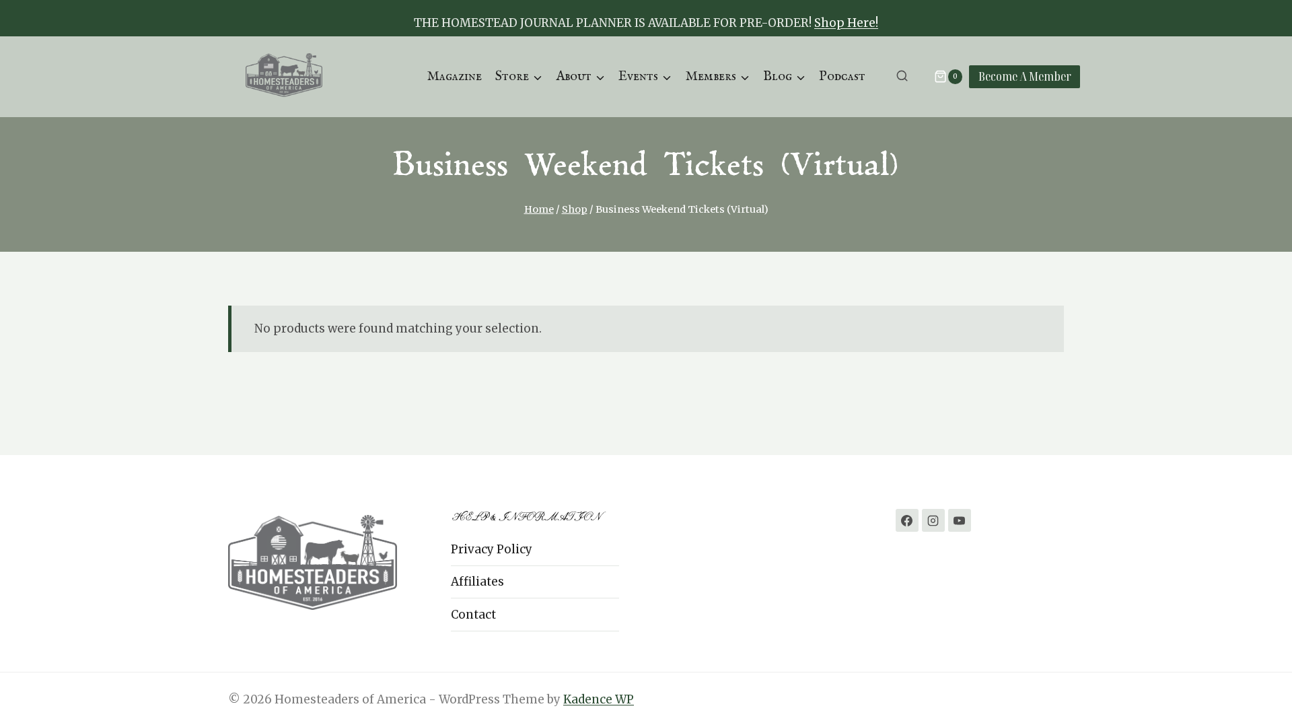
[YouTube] (959, 520)
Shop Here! (846, 22)
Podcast (842, 76)
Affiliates (477, 581)
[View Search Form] (902, 76)
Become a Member (1024, 76)
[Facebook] (907, 520)
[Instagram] (933, 520)
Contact (473, 614)
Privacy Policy (491, 549)
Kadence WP (598, 699)
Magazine (454, 76)
